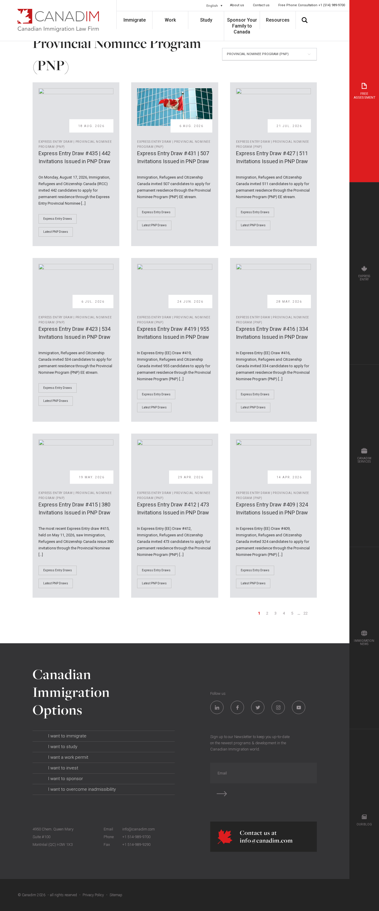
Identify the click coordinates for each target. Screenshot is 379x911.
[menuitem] (214, 5)
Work (170, 20)
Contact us (261, 5)
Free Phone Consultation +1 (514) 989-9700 (311, 5)
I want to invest (63, 768)
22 (305, 613)
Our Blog (364, 824)
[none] (214, 5)
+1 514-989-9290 (136, 844)
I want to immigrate (67, 736)
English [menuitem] (212, 5)
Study (206, 20)
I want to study (62, 746)
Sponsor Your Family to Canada (242, 26)
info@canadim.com (138, 829)
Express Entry (364, 278)
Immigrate (134, 20)
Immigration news (364, 642)
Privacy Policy (93, 895)
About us (237, 5)
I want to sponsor (65, 778)
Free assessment (364, 96)
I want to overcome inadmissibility (82, 789)
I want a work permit (68, 757)
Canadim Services (364, 460)
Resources (278, 20)
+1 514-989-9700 (136, 837)
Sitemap (116, 895)
